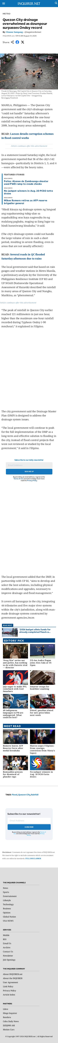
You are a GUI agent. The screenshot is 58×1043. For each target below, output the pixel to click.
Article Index (9, 994)
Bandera (7, 1017)
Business (7, 908)
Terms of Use (18, 479)
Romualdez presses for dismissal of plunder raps (13, 774)
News (5, 888)
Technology (8, 904)
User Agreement (10, 982)
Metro (7, 13)
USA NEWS (8, 920)
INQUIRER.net (8, 36)
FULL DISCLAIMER (33, 858)
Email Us (7, 943)
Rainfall (34, 794)
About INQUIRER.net (12, 974)
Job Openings (9, 959)
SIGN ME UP (29, 471)
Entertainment (10, 896)
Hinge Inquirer (10, 1013)
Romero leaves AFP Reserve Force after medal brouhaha (13, 748)
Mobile (6, 935)
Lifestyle (7, 900)
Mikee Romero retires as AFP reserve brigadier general (25, 202)
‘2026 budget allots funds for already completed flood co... (35, 630)
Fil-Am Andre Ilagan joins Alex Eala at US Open (40, 662)
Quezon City (24, 794)
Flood (14, 794)
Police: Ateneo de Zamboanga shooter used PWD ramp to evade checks (26, 182)
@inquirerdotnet (32, 32)
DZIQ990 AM (9, 1025)
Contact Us (8, 951)
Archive (6, 947)
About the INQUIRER (12, 978)
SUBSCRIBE (29, 827)
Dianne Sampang (14, 32)
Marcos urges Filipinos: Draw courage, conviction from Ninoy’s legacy (42, 749)
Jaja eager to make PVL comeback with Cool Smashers (15, 689)
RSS (4, 939)
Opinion (6, 912)
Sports (6, 892)
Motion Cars (8, 1029)
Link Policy (8, 986)
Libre (5, 1009)
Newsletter (8, 955)
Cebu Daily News (11, 1021)
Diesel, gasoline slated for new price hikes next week (41, 712)
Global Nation (9, 916)
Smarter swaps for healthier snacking (39, 687)
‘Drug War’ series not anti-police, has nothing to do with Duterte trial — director (15, 664)
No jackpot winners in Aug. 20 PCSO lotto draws (28, 192)
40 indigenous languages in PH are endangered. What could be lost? (13, 714)
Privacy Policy (32, 480)
